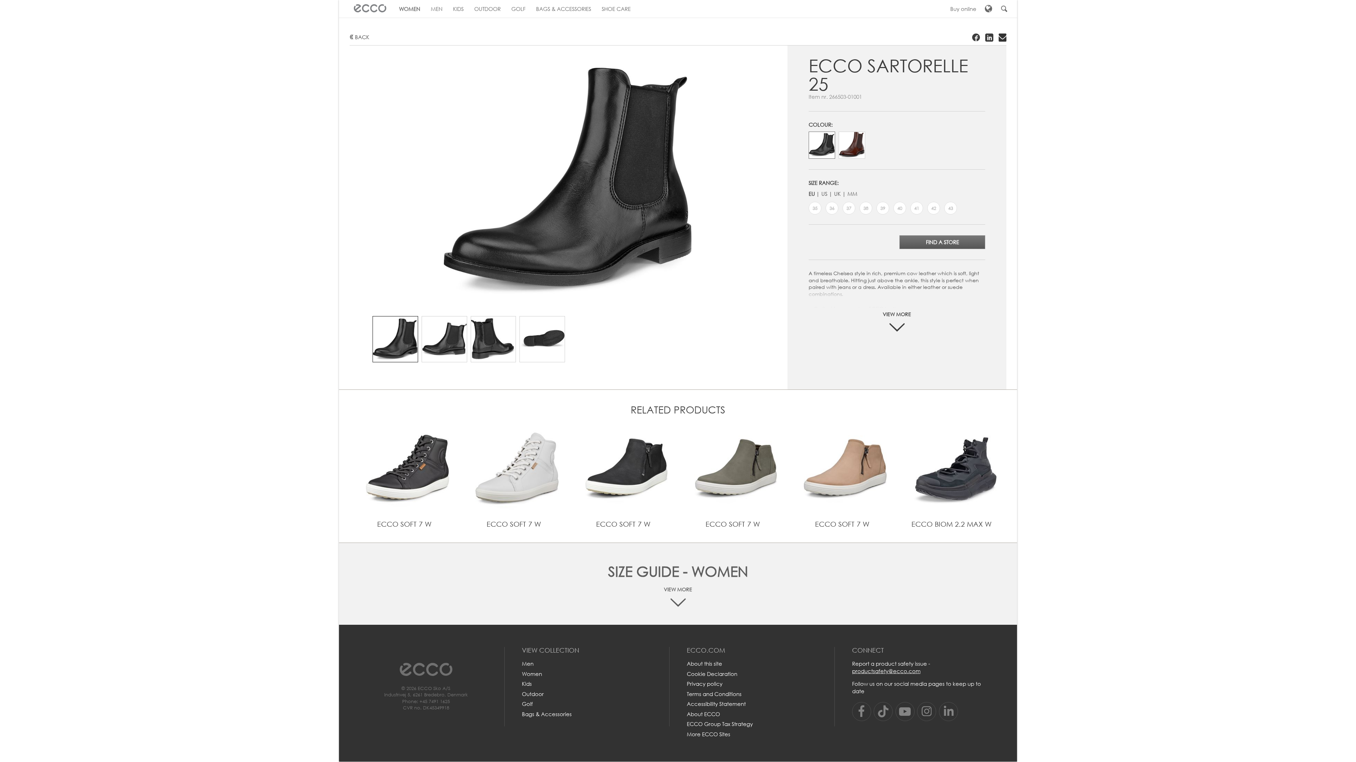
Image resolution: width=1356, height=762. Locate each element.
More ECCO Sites (708, 734)
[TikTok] (883, 711)
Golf (527, 703)
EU (812, 193)
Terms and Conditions (714, 693)
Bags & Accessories (547, 714)
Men (528, 663)
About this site (704, 663)
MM (852, 193)
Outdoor (533, 693)
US (824, 193)
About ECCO (703, 714)
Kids (527, 683)
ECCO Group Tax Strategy (720, 723)
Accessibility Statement (716, 703)
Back (362, 37)
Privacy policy (704, 683)
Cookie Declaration (712, 673)
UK (837, 193)
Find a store (942, 242)
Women (532, 673)
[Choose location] (989, 9)
